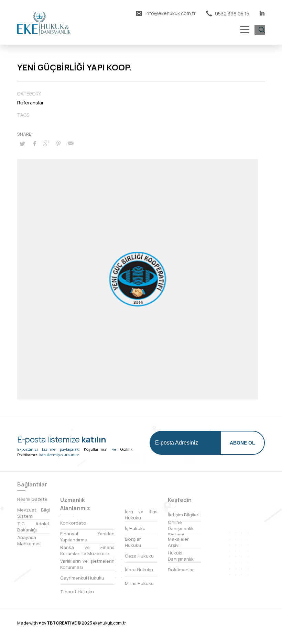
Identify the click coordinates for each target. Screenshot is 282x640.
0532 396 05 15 (231, 13)
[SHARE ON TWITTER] (22, 143)
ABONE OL (242, 443)
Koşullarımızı (96, 449)
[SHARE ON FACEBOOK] (34, 143)
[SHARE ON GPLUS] (46, 143)
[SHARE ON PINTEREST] (58, 143)
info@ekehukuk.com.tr (170, 13)
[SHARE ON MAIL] (70, 143)
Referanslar (30, 102)
